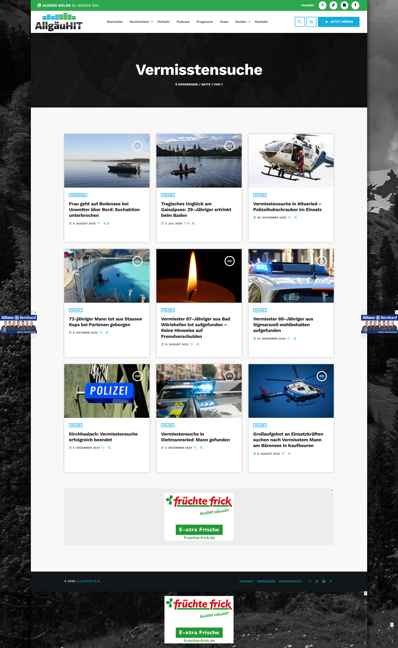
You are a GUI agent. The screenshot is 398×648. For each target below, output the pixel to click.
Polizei (168, 195)
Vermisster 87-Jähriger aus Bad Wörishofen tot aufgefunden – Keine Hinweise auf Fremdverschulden (195, 327)
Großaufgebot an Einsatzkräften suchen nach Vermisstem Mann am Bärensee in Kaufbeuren (288, 439)
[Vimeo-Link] (58, 22)
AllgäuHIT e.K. (88, 581)
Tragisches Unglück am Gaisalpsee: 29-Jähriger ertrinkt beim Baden (196, 209)
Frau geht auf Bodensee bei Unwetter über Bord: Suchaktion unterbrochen (104, 209)
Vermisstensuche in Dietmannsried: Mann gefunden (195, 436)
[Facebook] (355, 5)
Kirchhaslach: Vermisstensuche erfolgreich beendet (103, 436)
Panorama (77, 195)
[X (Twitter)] (323, 5)
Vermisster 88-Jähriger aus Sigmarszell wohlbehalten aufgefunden (283, 324)
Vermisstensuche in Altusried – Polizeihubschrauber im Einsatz (287, 206)
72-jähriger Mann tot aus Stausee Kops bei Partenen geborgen (105, 321)
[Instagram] (344, 5)
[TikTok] (333, 5)
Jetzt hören (338, 22)
